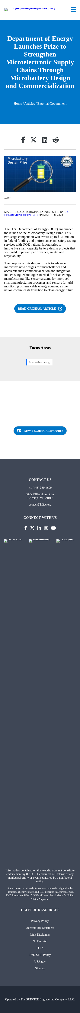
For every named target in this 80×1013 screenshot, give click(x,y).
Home (18, 103)
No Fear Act (40, 941)
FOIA (40, 948)
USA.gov (40, 961)
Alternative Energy (40, 362)
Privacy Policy (40, 921)
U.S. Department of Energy (36, 213)
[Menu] (73, 9)
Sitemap (40, 968)
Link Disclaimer (40, 934)
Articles (29, 103)
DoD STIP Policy (40, 954)
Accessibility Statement (40, 927)
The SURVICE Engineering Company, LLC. (48, 999)
